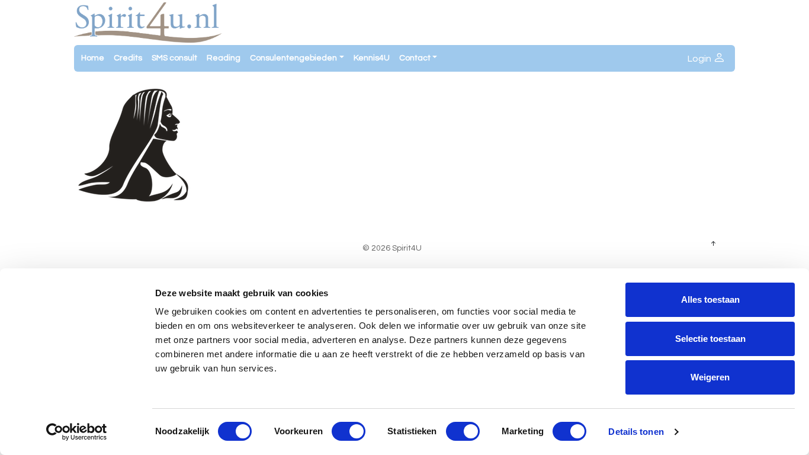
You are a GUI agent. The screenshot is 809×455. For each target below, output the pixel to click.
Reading (223, 58)
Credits (128, 58)
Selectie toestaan (710, 339)
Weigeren (710, 377)
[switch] (348, 431)
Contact (415, 58)
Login (700, 58)
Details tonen (635, 432)
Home (92, 58)
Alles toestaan (710, 299)
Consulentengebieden (293, 58)
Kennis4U (372, 58)
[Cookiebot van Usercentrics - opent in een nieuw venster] (77, 432)
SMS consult (174, 58)
